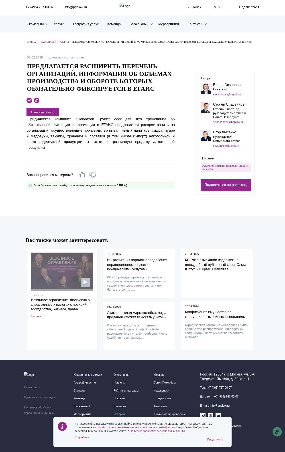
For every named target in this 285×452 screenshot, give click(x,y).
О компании (35, 24)
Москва (159, 374)
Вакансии (120, 406)
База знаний (139, 24)
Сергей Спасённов (228, 104)
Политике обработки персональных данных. (158, 431)
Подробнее (82, 437)
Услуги (59, 24)
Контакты (195, 24)
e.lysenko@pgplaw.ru (226, 145)
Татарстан (160, 406)
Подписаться (249, 7)
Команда (114, 24)
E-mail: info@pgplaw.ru (215, 405)
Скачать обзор (42, 112)
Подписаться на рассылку (225, 185)
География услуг (85, 24)
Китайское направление (170, 414)
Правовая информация (39, 397)
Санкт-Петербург (165, 382)
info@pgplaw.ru (76, 7)
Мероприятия (168, 24)
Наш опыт (120, 382)
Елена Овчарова (227, 85)
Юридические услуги (87, 374)
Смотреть (36, 316)
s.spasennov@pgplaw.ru (228, 122)
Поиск (196, 7)
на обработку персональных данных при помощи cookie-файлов (134, 427)
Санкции (79, 390)
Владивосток (162, 398)
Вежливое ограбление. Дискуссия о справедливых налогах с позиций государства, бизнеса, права (60, 304)
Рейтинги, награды (126, 390)
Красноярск (161, 390)
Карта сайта (32, 387)
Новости (119, 398)
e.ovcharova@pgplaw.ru (227, 94)
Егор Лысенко (224, 132)
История (119, 414)
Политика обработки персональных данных (39, 410)
